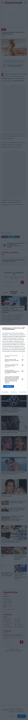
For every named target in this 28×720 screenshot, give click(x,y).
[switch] (22, 360)
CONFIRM (9, 386)
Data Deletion (5, 392)
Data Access (14, 392)
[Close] (24, 328)
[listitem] (14, 356)
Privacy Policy (22, 392)
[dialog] (14, 360)
